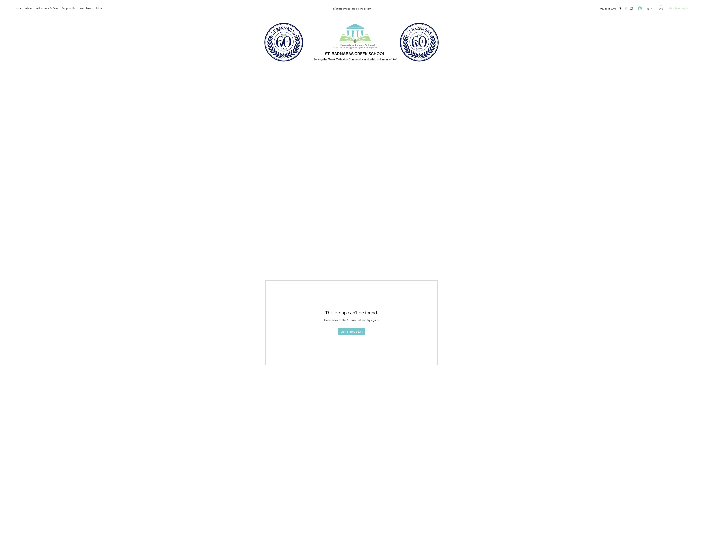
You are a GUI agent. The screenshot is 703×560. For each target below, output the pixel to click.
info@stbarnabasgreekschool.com (352, 8)
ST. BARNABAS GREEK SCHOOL (355, 53)
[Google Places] (620, 8)
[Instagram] (631, 8)
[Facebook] (626, 8)
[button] (661, 7)
